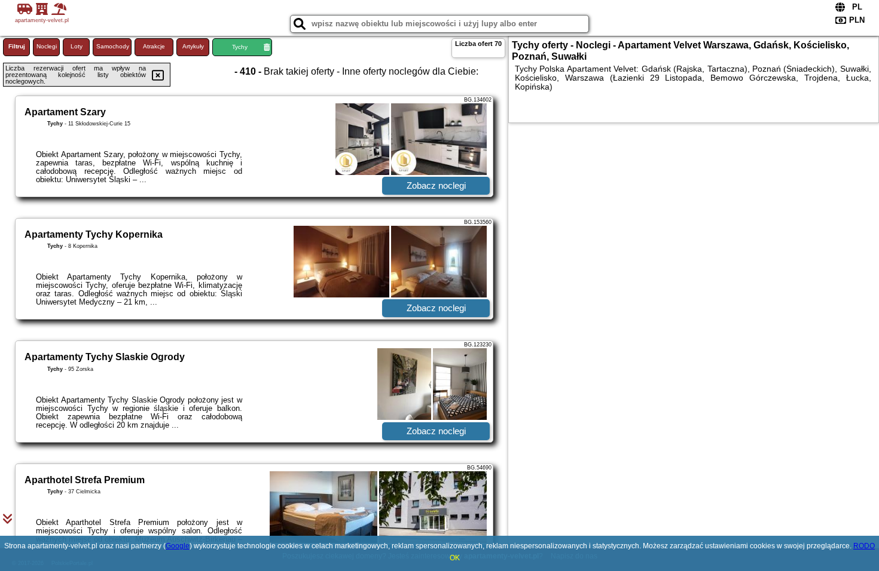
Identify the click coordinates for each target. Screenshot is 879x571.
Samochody (112, 46)
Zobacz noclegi (436, 185)
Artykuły (193, 46)
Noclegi (46, 46)
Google (178, 546)
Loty (77, 46)
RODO (864, 546)
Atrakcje (154, 46)
